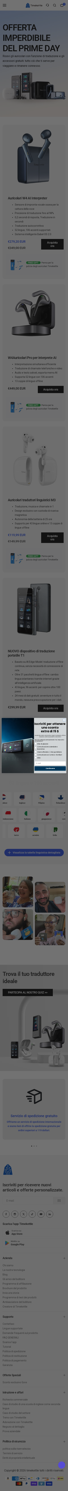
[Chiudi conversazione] (64, 720)
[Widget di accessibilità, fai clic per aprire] (61, 1465)
